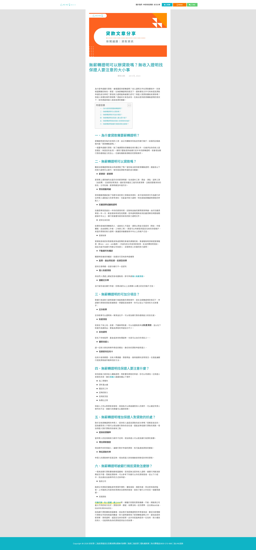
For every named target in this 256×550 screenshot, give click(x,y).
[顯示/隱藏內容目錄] (128, 105)
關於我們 (139, 4)
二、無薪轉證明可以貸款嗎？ (110, 111)
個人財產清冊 (137, 276)
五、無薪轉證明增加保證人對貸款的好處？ (115, 121)
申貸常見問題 (148, 4)
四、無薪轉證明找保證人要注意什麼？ (113, 118)
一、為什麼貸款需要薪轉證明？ (111, 108)
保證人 (112, 377)
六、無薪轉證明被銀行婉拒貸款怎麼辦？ (114, 124)
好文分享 (157, 4)
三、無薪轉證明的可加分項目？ (111, 115)
